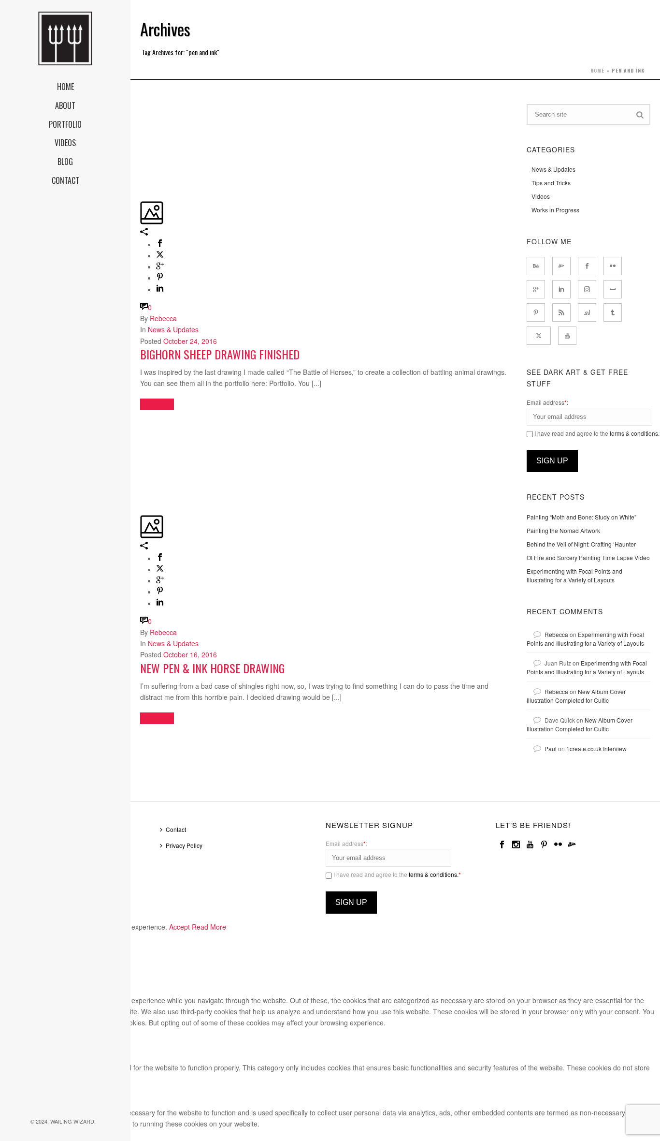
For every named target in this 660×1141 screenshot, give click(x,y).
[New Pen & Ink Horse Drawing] (141, 423)
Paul (551, 748)
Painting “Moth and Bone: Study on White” (581, 517)
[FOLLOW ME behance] (536, 266)
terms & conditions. (635, 433)
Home (597, 70)
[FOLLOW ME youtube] (567, 335)
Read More (209, 927)
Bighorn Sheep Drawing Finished (220, 354)
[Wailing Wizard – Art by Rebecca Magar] (65, 38)
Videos (540, 196)
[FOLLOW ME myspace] (612, 289)
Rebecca (163, 318)
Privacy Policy (184, 845)
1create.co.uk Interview (596, 748)
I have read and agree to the (396, 874)
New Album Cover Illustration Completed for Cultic (576, 695)
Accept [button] (179, 927)
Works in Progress (555, 210)
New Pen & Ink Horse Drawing (212, 668)
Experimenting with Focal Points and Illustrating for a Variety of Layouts (574, 575)
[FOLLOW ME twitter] (539, 335)
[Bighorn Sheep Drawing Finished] (141, 109)
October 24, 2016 (190, 341)
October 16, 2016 (190, 654)
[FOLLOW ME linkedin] (561, 289)
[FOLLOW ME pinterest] (536, 312)
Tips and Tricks (551, 182)
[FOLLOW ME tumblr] (612, 312)
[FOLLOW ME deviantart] (561, 266)
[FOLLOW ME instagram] (587, 289)
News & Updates (173, 329)
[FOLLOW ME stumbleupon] (587, 312)
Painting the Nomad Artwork (563, 530)
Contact (176, 829)
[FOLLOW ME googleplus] (536, 289)
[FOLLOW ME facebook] (587, 266)
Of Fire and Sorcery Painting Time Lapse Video (588, 557)
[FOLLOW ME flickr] (612, 266)
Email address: (547, 402)
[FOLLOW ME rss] (561, 312)
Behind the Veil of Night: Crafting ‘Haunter (581, 544)
